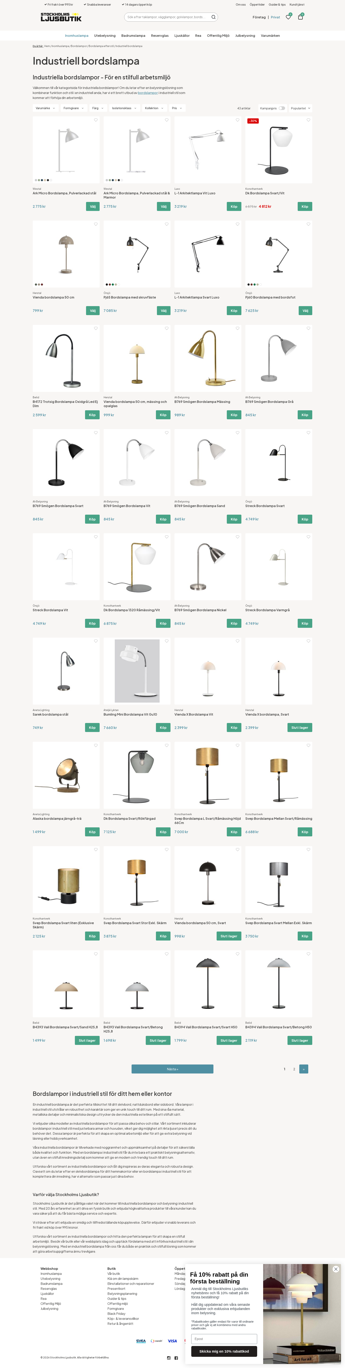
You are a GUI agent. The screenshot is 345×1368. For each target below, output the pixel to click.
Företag (259, 17)
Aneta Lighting (41, 710)
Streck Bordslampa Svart (265, 506)
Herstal (37, 293)
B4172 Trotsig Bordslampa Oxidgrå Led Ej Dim (65, 403)
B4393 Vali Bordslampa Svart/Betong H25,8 (133, 1029)
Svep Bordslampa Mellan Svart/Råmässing (278, 818)
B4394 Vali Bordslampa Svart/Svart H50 (205, 1027)
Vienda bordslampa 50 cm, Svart (200, 923)
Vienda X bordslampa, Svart (267, 714)
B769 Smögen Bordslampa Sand (199, 506)
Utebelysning (105, 35)
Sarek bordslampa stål (50, 714)
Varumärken (270, 35)
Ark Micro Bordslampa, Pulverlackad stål (64, 193)
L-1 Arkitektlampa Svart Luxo (196, 297)
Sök (213, 17)
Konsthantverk (254, 188)
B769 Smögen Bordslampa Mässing (202, 401)
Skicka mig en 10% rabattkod (224, 1351)
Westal (37, 188)
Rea (198, 35)
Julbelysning (245, 35)
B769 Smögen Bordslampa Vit (127, 506)
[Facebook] (176, 1358)
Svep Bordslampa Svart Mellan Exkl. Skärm (278, 923)
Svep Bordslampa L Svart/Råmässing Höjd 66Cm (207, 820)
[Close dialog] (335, 1269)
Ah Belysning (181, 397)
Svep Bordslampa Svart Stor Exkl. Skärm (135, 923)
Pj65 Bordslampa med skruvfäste (130, 297)
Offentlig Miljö (218, 35)
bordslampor (148, 93)
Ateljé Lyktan (111, 710)
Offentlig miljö (117, 1303)
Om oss (241, 4)
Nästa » (172, 1069)
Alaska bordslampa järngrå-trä (57, 818)
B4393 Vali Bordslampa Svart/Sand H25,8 (65, 1027)
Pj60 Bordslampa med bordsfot (270, 297)
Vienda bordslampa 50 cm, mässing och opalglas (135, 403)
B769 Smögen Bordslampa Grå (269, 401)
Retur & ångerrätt (120, 1323)
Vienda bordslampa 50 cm (53, 297)
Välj (93, 206)
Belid (36, 397)
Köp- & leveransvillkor (123, 1318)
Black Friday (116, 1313)
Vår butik (113, 1273)
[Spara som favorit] (96, 120)
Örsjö (107, 293)
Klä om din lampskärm (122, 1278)
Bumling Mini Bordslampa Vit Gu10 (130, 714)
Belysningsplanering (122, 1293)
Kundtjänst (297, 4)
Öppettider (257, 4)
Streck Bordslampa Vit (50, 610)
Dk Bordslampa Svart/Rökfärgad (130, 818)
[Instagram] (169, 1358)
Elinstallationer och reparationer (130, 1283)
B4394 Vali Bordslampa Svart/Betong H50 (278, 1027)
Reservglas (160, 35)
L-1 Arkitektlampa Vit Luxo (194, 193)
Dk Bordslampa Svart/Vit (265, 193)
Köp (234, 206)
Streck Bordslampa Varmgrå (267, 610)
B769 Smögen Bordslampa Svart (58, 506)
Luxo (177, 188)
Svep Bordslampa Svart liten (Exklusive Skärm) (63, 925)
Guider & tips (277, 4)
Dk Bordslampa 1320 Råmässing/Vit (132, 610)
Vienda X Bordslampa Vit (193, 714)
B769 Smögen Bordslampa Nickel (200, 610)
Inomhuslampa (76, 35)
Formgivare (115, 1308)
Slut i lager (299, 727)
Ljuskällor (182, 35)
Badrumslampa (133, 35)
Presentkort (116, 1288)
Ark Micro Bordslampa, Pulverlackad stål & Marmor (137, 195)
